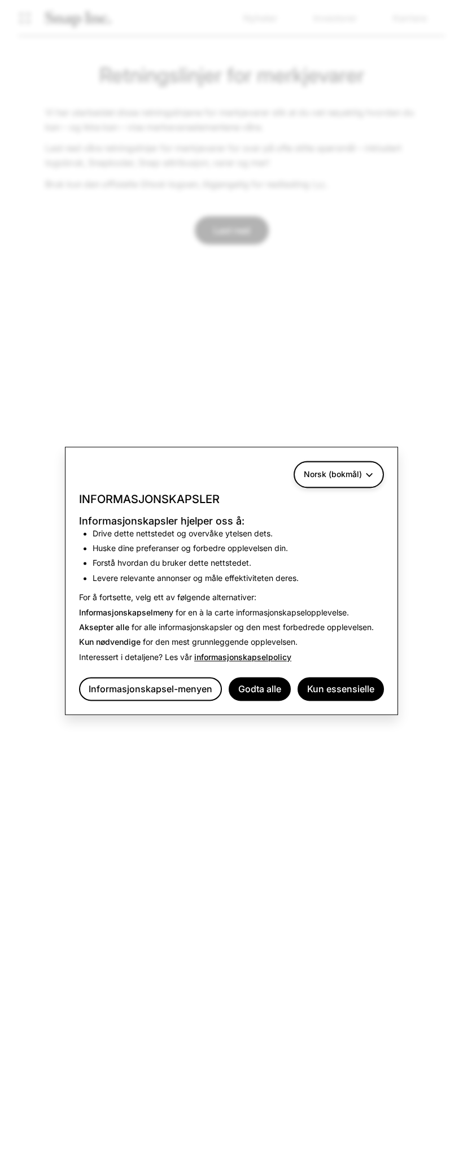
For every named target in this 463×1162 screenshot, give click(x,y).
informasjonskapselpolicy (242, 657)
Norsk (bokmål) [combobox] (333, 474)
